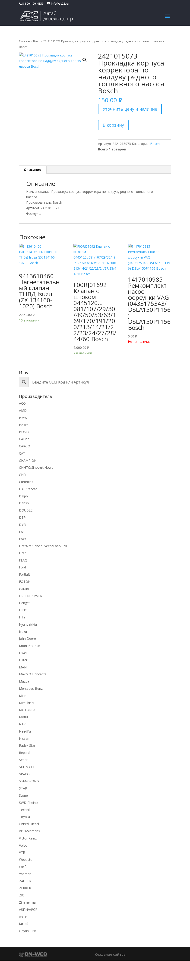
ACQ (22, 403)
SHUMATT (27, 767)
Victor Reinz (28, 838)
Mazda (24, 681)
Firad (22, 553)
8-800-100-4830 (33, 4)
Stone (23, 795)
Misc (22, 695)
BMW (23, 417)
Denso (24, 503)
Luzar (23, 660)
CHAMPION (28, 460)
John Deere (27, 638)
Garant (24, 589)
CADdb (24, 439)
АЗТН (23, 916)
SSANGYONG (29, 781)
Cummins (26, 482)
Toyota (24, 816)
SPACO (24, 774)
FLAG (23, 560)
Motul (23, 717)
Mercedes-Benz (31, 688)
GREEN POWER (30, 596)
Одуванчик (27, 931)
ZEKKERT (26, 888)
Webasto (25, 859)
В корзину (113, 125)
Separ (23, 760)
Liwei (23, 653)
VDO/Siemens (29, 831)
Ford (22, 567)
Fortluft (24, 574)
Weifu (23, 866)
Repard (24, 752)
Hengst (24, 603)
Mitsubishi (26, 703)
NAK (22, 724)
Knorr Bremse (29, 645)
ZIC (21, 895)
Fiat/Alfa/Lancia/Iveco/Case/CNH (43, 546)
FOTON (25, 581)
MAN (23, 667)
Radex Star (27, 745)
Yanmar (25, 874)
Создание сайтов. (111, 954)
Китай (23, 923)
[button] (84, 60)
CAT (22, 453)
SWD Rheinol (28, 802)
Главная (25, 41)
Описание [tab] (32, 169)
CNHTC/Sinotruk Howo (36, 467)
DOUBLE (25, 510)
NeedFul (25, 731)
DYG (22, 524)
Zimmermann (29, 902)
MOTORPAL (28, 710)
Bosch (37, 41)
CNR (22, 474)
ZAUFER (25, 881)
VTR (22, 852)
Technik (25, 810)
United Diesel (29, 824)
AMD (23, 410)
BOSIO (24, 432)
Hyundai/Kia (28, 624)
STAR (23, 788)
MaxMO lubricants (32, 674)
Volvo (23, 845)
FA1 (22, 532)
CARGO (24, 446)
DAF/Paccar (28, 489)
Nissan (24, 738)
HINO (23, 610)
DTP (22, 517)
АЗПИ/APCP (28, 909)
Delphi (23, 496)
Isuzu (23, 631)
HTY (22, 617)
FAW (22, 539)
